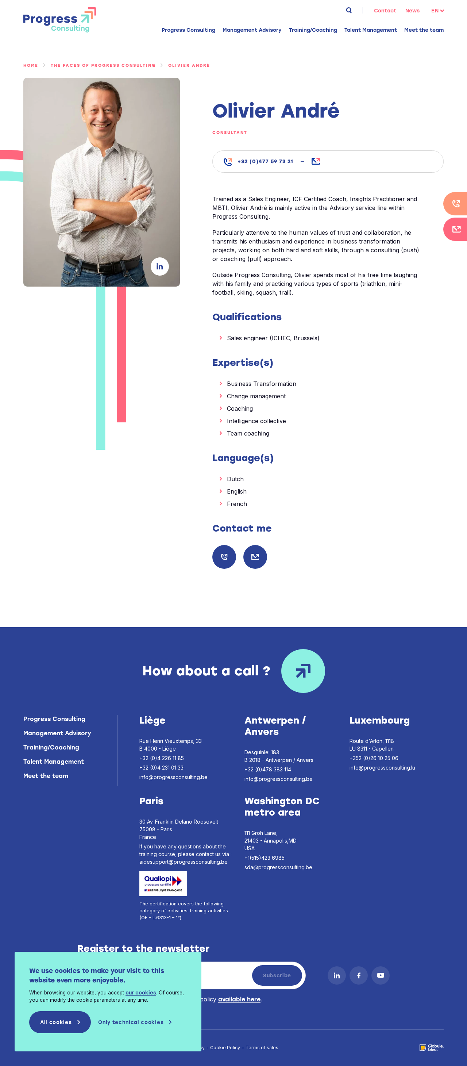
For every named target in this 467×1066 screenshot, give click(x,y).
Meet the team (424, 30)
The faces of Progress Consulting (103, 65)
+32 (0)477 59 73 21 (265, 161)
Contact (385, 11)
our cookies (141, 993)
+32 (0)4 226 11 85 (161, 758)
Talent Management (53, 761)
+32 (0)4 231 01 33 (161, 767)
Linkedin (160, 266)
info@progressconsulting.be (255, 557)
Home (30, 65)
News (412, 11)
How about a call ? (206, 671)
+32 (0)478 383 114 (267, 769)
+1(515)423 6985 (264, 858)
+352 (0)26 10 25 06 (374, 758)
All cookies (56, 1022)
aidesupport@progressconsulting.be (183, 862)
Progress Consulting (59, 19)
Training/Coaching (51, 747)
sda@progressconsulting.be (278, 867)
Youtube (380, 975)
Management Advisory (57, 733)
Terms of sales (262, 1047)
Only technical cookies (130, 1022)
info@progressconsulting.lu (382, 767)
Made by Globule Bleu (432, 1047)
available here (239, 999)
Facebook (359, 975)
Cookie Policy (225, 1047)
